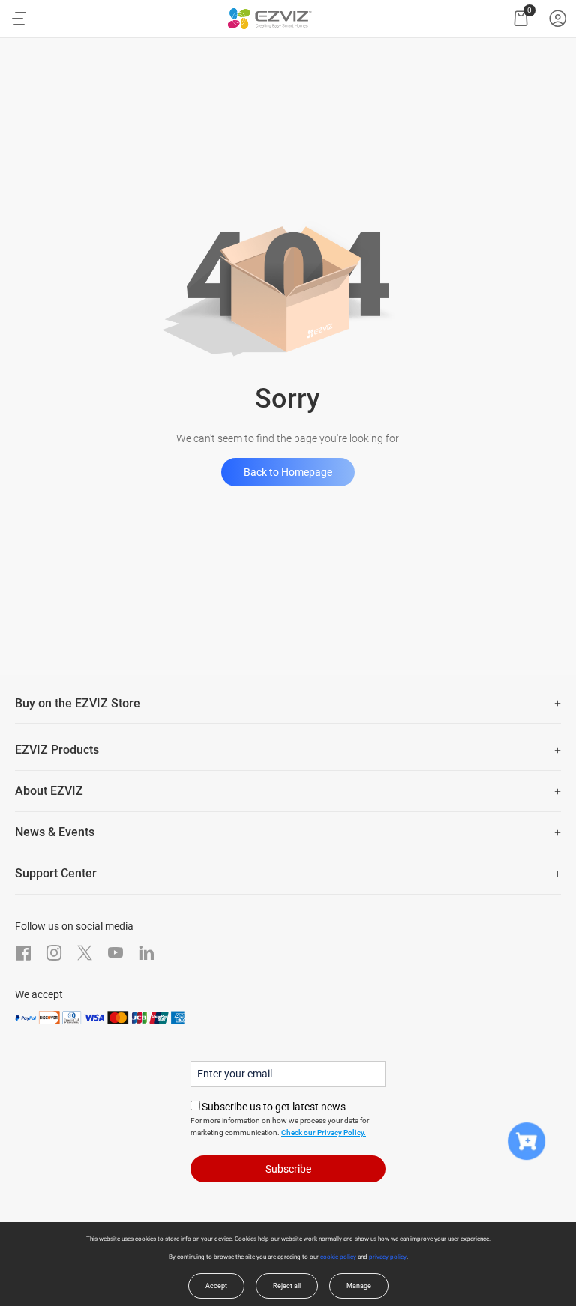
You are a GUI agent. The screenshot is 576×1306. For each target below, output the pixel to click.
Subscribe (288, 1169)
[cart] (521, 18)
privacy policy (387, 1256)
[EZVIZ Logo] (269, 18)
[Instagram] (54, 953)
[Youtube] (115, 953)
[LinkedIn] (146, 953)
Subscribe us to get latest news (274, 1107)
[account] (557, 18)
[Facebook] (23, 953)
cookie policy (338, 1256)
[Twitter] (84, 953)
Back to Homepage (288, 472)
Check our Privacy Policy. (323, 1132)
